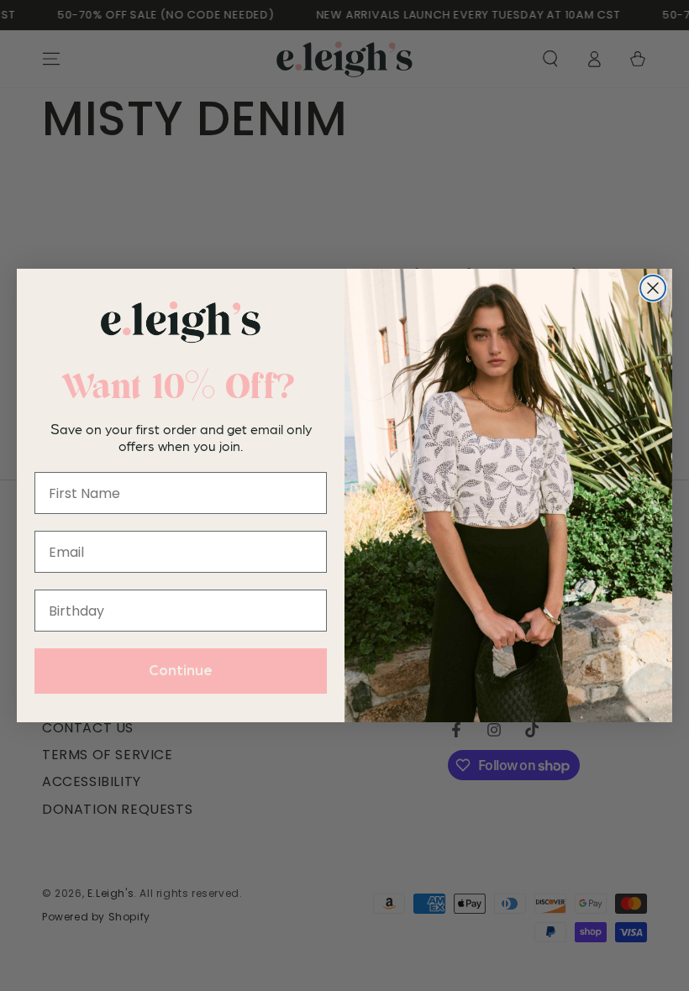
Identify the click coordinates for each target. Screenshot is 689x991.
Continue (181, 671)
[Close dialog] (652, 288)
